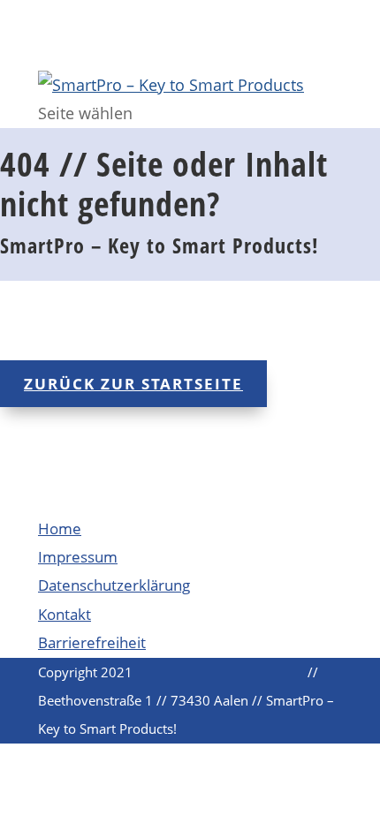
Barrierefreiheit (92, 642)
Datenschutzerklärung (114, 585)
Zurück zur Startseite (133, 384)
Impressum (78, 557)
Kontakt (64, 614)
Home (59, 528)
